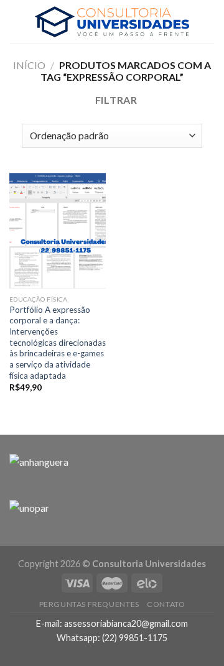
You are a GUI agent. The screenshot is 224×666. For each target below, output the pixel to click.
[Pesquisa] (210, 21)
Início (29, 65)
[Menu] (16, 21)
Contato (166, 604)
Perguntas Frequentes (89, 604)
